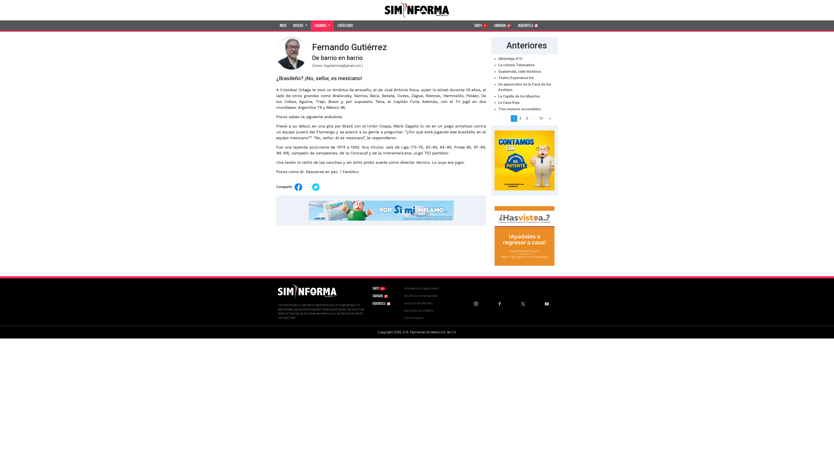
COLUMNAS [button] (320, 25)
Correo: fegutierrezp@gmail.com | (337, 66)
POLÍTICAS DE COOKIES (418, 310)
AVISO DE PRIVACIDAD (418, 303)
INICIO (283, 25)
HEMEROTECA (526, 25)
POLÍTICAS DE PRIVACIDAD (421, 295)
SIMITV (478, 25)
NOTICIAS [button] (298, 25)
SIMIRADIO (500, 25)
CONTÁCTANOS (345, 25)
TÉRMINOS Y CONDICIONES (421, 288)
